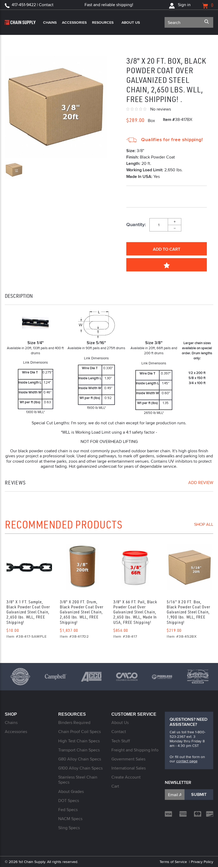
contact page (187, 761)
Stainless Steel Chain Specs (77, 779)
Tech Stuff (120, 741)
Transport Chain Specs (79, 750)
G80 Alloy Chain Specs (79, 759)
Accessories (74, 22)
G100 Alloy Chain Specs (80, 768)
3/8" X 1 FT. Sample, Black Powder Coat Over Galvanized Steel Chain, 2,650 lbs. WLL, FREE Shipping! (28, 612)
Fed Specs (68, 810)
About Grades (71, 791)
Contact (118, 731)
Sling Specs (69, 828)
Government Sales (128, 759)
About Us (130, 22)
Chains (50, 22)
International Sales (128, 768)
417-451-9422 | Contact (32, 5)
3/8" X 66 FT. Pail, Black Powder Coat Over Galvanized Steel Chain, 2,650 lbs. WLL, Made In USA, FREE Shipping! (135, 612)
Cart (115, 786)
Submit (199, 794)
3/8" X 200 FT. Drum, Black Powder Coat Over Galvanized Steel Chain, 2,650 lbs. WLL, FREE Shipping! (81, 612)
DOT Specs (68, 800)
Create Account (126, 777)
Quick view (29, 569)
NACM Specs (70, 819)
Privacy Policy (202, 861)
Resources (103, 22)
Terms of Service (173, 861)
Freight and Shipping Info (134, 750)
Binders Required (74, 722)
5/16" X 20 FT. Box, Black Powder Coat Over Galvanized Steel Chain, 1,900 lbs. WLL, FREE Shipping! (188, 612)
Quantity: (136, 225)
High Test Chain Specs (79, 741)
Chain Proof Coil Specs (79, 731)
